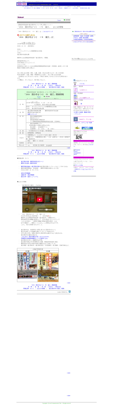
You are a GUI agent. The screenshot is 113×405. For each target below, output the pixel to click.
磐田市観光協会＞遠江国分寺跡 (30, 166)
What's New (27, 6)
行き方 (56, 8)
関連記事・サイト (67, 8)
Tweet (59, 20)
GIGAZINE (89, 42)
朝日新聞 (85, 37)
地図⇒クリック (32, 114)
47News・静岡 (78, 37)
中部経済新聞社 (78, 39)
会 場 (47, 8)
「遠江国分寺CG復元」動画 (84, 8)
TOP (69, 148)
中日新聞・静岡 (88, 36)
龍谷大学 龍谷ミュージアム (29, 176)
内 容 (51, 8)
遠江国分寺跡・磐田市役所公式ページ (32, 161)
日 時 (43, 8)
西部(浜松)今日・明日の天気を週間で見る (85, 31)
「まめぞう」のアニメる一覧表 (83, 122)
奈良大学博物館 (25, 173)
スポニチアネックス (80, 42)
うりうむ (82, 83)
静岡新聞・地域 (78, 36)
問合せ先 (60, 8)
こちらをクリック (47, 31)
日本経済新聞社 (88, 39)
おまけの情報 (75, 8)
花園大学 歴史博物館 (27, 175)
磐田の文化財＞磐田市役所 (29, 163)
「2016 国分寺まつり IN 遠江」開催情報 (31, 8)
